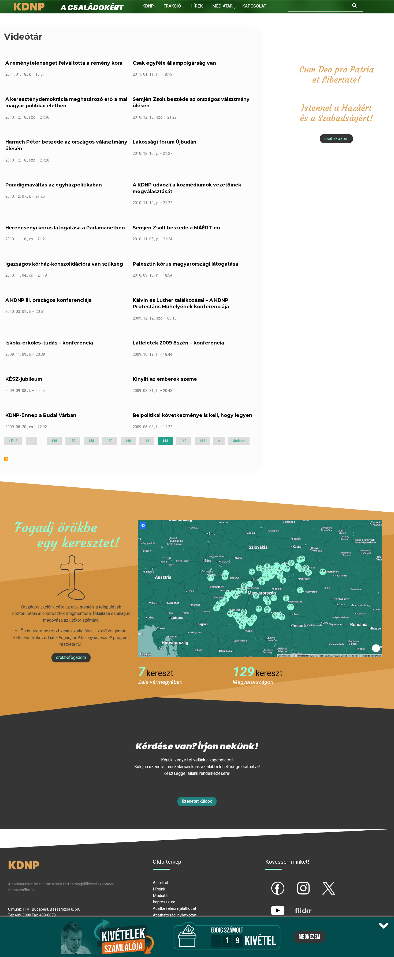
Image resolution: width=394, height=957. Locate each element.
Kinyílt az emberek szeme (165, 379)
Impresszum (164, 902)
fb (269, 884)
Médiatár (161, 895)
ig (293, 884)
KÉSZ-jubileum (23, 379)
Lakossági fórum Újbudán (164, 142)
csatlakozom (336, 138)
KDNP (148, 6)
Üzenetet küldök (197, 801)
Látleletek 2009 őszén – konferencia (178, 343)
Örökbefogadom (71, 657)
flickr (296, 906)
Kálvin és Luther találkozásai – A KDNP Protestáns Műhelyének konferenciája (181, 303)
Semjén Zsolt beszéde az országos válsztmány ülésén (191, 102)
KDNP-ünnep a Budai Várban (40, 415)
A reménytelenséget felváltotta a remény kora (63, 63)
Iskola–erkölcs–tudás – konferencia (49, 343)
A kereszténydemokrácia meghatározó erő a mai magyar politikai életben (66, 102)
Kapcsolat (254, 6)
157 (73, 441)
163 (184, 441)
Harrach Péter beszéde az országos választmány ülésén (66, 145)
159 (110, 441)
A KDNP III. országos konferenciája (48, 300)
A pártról (160, 882)
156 (55, 441)
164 (203, 441)
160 (129, 441)
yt (268, 906)
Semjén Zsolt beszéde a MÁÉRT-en (176, 227)
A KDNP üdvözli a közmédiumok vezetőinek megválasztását (187, 188)
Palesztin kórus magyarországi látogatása (185, 264)
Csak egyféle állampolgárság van (174, 63)
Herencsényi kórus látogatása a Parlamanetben (65, 227)
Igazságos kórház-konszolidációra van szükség (64, 264)
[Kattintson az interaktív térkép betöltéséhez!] (260, 588)
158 (92, 441)
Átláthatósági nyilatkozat (174, 915)
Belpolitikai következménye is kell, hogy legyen (192, 415)
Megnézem (309, 937)
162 (167, 442)
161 (147, 441)
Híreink (159, 889)
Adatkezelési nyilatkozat (174, 908)
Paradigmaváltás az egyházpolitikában (53, 185)
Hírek (197, 6)
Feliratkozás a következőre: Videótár (6, 459)
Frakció (172, 6)
